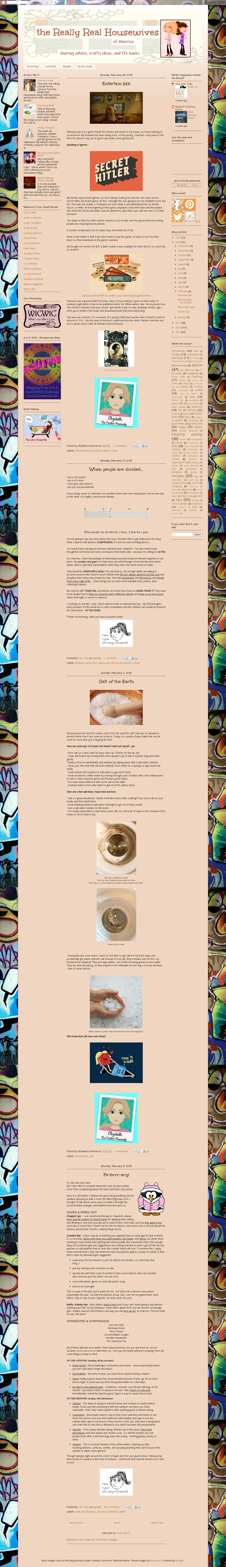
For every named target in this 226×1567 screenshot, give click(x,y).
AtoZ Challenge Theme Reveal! (45, 179)
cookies (184, 386)
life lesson (117, 662)
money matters (191, 452)
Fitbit (196, 351)
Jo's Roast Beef (45, 105)
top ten (195, 500)
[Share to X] (140, 446)
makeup (176, 449)
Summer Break (45, 80)
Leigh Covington (32, 222)
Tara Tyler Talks (183, 83)
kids (108, 662)
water (195, 506)
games (178, 420)
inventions (193, 442)
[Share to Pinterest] (146, 446)
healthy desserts (188, 430)
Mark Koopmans (33, 268)
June (180, 273)
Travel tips (197, 361)
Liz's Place (51, 66)
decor (194, 393)
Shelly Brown (31, 227)
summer (178, 492)
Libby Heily (29, 248)
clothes (195, 380)
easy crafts (178, 403)
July (180, 268)
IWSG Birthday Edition (192, 115)
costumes (183, 390)
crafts (198, 390)
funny (187, 417)
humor (178, 442)
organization (178, 462)
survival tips (193, 492)
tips (179, 499)
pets (174, 468)
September (184, 259)
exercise (197, 407)
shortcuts (193, 486)
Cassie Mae (30, 212)
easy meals (193, 403)
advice (196, 364)
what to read (110, 450)
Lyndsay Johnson (33, 233)
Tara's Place (33, 66)
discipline (79, 662)
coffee (175, 383)
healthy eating (187, 434)
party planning (191, 465)
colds (77, 1511)
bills (200, 370)
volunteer (182, 507)
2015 (178, 332)
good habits (178, 423)
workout (176, 513)
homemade (196, 439)
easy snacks (179, 406)
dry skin (101, 1511)
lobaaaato (155, 1560)
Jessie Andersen (32, 243)
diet (192, 397)
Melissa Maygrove (33, 284)
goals (88, 662)
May (180, 277)
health (198, 427)
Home (117, 1522)
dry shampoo (89, 1511)
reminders (177, 479)
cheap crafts (178, 376)
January (182, 317)
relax (196, 476)
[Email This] (134, 446)
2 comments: (120, 445)
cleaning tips (81, 1156)
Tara (194, 185)
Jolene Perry (30, 238)
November (184, 250)
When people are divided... (116, 469)
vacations (197, 503)
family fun (96, 450)
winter (122, 1511)
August (182, 264)
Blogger (180, 1560)
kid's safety (99, 662)
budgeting (192, 373)
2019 (178, 237)
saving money (179, 482)
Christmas (178, 351)
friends (186, 413)
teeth (174, 496)
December (184, 246)
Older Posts (157, 1522)
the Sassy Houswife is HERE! (49, 154)
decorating (177, 397)
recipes (178, 475)
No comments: (112, 1507)
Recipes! (67, 66)
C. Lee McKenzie (32, 273)
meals (175, 452)
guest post (195, 423)
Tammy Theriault (180, 361)
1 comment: (110, 658)
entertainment (82, 450)
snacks (188, 489)
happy (182, 427)
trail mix (176, 503)
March (182, 286)
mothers (176, 455)
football (175, 413)
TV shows (195, 358)
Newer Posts (76, 1522)
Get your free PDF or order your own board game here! (116, 295)
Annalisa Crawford (33, 278)
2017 (178, 322)
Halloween (192, 354)
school (136, 662)
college (185, 383)
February (183, 291)
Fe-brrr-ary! (116, 1175)
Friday (176, 354)
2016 (178, 327)
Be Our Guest (85, 66)
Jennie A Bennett (33, 217)
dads (182, 393)
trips (185, 503)
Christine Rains (31, 258)
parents (128, 662)
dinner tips (178, 400)
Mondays (177, 358)
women (193, 510)
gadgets (199, 417)
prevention (112, 1511)
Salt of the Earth (116, 681)
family (192, 410)
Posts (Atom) (123, 1533)
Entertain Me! (116, 83)
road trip (193, 479)
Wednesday (181, 365)
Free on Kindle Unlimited (116, 370)
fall (179, 410)
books (178, 373)
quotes (193, 472)
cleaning (196, 376)
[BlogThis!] (137, 446)
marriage (193, 449)
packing (195, 462)
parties (175, 465)
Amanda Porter (32, 253)
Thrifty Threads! (45, 127)
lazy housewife (191, 446)
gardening (193, 420)
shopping (176, 486)
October (183, 255)
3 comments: (121, 1151)
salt (91, 1156)
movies (176, 459)
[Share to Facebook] (143, 446)
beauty (191, 370)
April (180, 282)
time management (192, 496)
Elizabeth (182, 185)
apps (182, 370)
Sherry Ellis (29, 289)
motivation (193, 455)
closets (182, 380)
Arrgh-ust (192, 86)
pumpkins (177, 472)
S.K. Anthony (30, 263)
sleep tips (177, 489)
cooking (198, 386)
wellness (176, 510)
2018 (178, 242)
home (183, 439)
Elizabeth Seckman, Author (185, 108)
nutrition (193, 459)
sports (199, 489)
